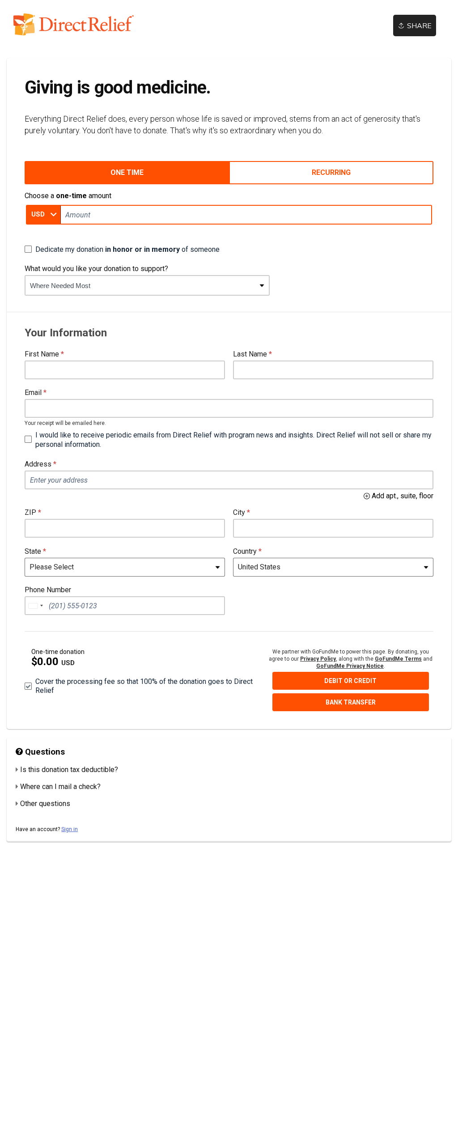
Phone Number (48, 590)
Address (38, 464)
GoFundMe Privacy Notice (350, 666)
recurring (331, 172)
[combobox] (140, 285)
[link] (80, 24)
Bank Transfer (351, 702)
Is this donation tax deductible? (69, 769)
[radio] (126, 172)
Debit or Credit (350, 680)
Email (33, 392)
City (239, 512)
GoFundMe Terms (398, 659)
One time (127, 172)
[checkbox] (122, 249)
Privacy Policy (318, 659)
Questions (44, 752)
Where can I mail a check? (60, 786)
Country (245, 551)
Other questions (45, 803)
